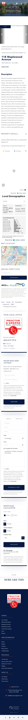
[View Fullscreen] (3, 254)
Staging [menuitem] (3, 666)
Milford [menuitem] (3, 644)
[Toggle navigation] (25, 4)
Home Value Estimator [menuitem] (7, 668)
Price (5, 521)
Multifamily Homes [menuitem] (6, 626)
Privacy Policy (13, 395)
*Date (5, 435)
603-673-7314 (22, 3)
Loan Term (7, 511)
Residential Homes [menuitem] (6, 624)
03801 (12, 304)
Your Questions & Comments (11, 448)
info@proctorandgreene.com (15, 695)
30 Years (8, 515)
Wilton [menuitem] (3, 642)
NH (13, 302)
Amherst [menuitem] (4, 646)
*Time (5, 442)
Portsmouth (6, 304)
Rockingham (18, 302)
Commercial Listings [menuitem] (6, 629)
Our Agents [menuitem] (4, 676)
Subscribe (14, 401)
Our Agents (12, 348)
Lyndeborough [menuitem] (5, 651)
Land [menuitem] (3, 631)
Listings (8, 302)
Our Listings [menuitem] (4, 620)
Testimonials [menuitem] (4, 679)
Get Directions (14, 277)
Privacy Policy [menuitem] (5, 681)
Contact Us (6, 348)
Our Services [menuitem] (5, 659)
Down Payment (8, 527)
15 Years (15, 515)
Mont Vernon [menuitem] (5, 648)
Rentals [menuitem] (3, 633)
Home (3, 302)
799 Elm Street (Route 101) (15, 691)
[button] (2, 34)
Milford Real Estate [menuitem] (6, 622)
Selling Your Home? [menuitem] (6, 663)
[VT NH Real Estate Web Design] (14, 708)
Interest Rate (7, 534)
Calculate (14, 544)
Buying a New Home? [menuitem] (7, 661)
